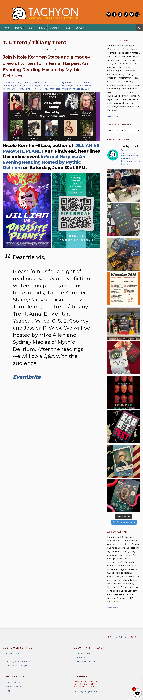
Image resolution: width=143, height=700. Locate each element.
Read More (112, 116)
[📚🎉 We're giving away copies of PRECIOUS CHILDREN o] (123, 392)
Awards (54, 27)
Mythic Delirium (76, 85)
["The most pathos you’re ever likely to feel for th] (123, 219)
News (67, 27)
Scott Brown (31, 244)
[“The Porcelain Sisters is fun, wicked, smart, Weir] (123, 357)
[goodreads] (126, 14)
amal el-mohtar (40, 82)
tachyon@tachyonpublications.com (91, 691)
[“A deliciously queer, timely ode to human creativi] (123, 323)
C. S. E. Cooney (56, 82)
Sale (29, 27)
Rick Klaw (8, 82)
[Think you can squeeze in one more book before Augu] (123, 254)
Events (25, 82)
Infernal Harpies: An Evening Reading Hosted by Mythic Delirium (44, 162)
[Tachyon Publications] (45, 22)
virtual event (68, 89)
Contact (80, 27)
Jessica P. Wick (59, 85)
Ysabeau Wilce (83, 89)
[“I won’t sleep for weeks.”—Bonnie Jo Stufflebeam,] (123, 495)
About (41, 27)
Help (8, 690)
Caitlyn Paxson (72, 82)
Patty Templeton (27, 89)
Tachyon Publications (120, 637)
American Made (14, 686)
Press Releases (13, 682)
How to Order (12, 653)
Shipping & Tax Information (19, 661)
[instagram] (137, 14)
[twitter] (108, 14)
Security (81, 657)
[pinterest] (131, 14)
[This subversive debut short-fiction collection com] (123, 426)
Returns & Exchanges (16, 665)
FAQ (8, 657)
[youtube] (120, 14)
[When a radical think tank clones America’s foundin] (123, 461)
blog (19, 82)
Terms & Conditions (86, 661)
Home (6, 27)
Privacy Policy (83, 653)
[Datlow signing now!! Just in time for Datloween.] (123, 185)
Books (18, 27)
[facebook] (114, 14)
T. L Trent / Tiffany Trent (49, 89)
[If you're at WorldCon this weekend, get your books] (123, 288)
